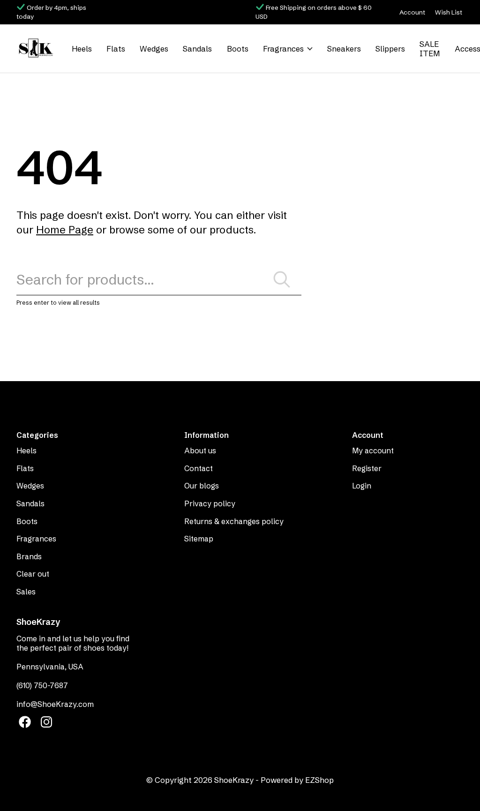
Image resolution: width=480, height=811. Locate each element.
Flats (115, 48)
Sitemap (198, 538)
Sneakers (344, 48)
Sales (26, 591)
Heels (82, 48)
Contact (198, 468)
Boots (237, 48)
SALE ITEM (430, 48)
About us (200, 450)
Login (361, 485)
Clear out (32, 573)
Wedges (154, 48)
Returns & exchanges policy (234, 521)
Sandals (197, 48)
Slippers (390, 48)
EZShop (319, 780)
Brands (29, 556)
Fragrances (283, 48)
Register (367, 468)
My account (373, 450)
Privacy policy (209, 503)
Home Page (64, 229)
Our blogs (201, 485)
